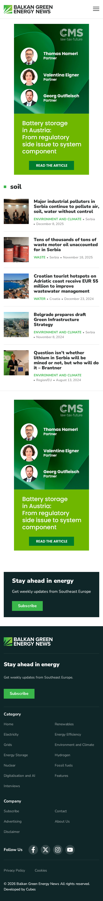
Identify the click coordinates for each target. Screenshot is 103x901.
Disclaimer (12, 832)
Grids (8, 745)
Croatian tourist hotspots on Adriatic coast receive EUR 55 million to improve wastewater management (66, 284)
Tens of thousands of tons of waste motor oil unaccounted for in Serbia (66, 244)
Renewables (64, 724)
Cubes (31, 889)
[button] (96, 9)
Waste (40, 257)
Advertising (13, 822)
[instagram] (57, 849)
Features (61, 776)
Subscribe (27, 606)
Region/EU (44, 380)
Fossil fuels (64, 765)
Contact (61, 811)
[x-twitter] (45, 849)
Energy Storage (16, 755)
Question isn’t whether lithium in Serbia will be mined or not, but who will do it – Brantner (66, 360)
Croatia (55, 299)
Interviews (12, 786)
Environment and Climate (58, 219)
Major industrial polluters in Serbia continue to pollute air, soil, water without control (66, 206)
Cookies (41, 871)
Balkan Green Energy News (37, 883)
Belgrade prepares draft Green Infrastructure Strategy (60, 319)
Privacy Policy (14, 871)
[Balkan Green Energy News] (28, 9)
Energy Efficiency (68, 735)
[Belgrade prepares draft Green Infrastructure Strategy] (16, 324)
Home (8, 724)
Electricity (11, 735)
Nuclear (10, 765)
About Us (62, 822)
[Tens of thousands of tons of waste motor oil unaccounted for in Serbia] (16, 249)
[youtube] (70, 849)
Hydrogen (62, 755)
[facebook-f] (33, 849)
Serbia (90, 219)
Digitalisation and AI (19, 776)
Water (40, 299)
